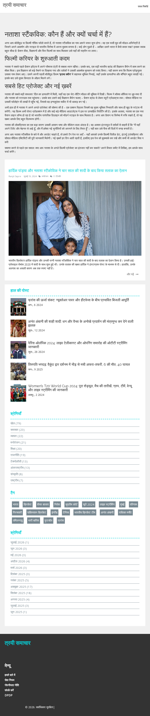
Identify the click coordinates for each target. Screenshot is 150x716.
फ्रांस (61, 520)
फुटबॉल (48, 520)
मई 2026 (18, 555)
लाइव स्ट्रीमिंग (107, 504)
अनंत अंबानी (107, 512)
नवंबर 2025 (20, 580)
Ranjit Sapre (15, 176)
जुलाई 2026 (20, 542)
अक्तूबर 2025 (21, 587)
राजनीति (18, 455)
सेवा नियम (9, 680)
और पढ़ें (131, 274)
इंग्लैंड (54, 512)
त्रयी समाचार (14, 5)
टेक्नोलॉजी (19, 461)
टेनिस (66, 512)
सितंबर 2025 (21, 593)
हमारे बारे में (10, 675)
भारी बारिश (33, 520)
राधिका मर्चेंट (125, 512)
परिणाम (133, 504)
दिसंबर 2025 (20, 574)
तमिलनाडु (18, 520)
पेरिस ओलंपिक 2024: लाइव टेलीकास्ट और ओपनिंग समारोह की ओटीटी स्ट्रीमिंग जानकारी (77, 345)
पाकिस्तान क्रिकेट (36, 512)
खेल (16, 423)
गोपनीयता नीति (12, 685)
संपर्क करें (9, 690)
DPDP (8, 695)
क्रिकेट (28, 504)
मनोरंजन (45, 176)
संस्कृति (17, 474)
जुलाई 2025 (20, 606)
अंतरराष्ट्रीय (20, 468)
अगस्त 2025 (20, 599)
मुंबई (122, 504)
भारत (15, 504)
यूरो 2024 (88, 504)
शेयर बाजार (43, 504)
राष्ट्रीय (17, 480)
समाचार (18, 430)
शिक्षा (16, 449)
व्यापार (17, 436)
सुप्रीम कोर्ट (71, 504)
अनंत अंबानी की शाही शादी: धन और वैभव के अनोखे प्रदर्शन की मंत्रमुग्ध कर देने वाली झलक (80, 323)
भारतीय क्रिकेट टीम (84, 512)
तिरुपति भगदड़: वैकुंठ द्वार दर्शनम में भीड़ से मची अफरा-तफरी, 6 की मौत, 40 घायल (79, 364)
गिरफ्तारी (17, 512)
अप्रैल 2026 (20, 561)
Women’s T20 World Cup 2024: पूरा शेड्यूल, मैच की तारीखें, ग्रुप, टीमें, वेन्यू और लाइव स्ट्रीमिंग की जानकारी (80, 388)
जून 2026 (19, 548)
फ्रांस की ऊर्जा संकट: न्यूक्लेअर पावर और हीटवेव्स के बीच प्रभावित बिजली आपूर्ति (78, 300)
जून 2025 (19, 612)
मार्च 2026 (19, 568)
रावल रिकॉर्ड (143, 6)
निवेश (57, 504)
